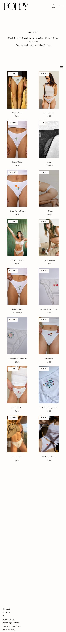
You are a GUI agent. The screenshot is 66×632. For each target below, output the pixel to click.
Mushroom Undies (48, 457)
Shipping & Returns (11, 622)
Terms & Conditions (11, 626)
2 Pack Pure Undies (17, 260)
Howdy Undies (17, 408)
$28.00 (49, 264)
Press (5, 615)
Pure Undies (49, 211)
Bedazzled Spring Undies (49, 408)
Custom (6, 612)
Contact (6, 608)
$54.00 (17, 116)
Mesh (49, 162)
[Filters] (61, 66)
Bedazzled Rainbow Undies (17, 358)
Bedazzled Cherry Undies (49, 309)
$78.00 (17, 264)
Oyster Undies (17, 113)
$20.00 (49, 165)
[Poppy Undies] (16, 6)
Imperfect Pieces (49, 260)
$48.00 (49, 215)
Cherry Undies (49, 113)
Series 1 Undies (17, 309)
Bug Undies (49, 358)
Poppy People (8, 619)
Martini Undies (17, 457)
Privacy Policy (9, 629)
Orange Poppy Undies (17, 211)
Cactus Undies (17, 162)
